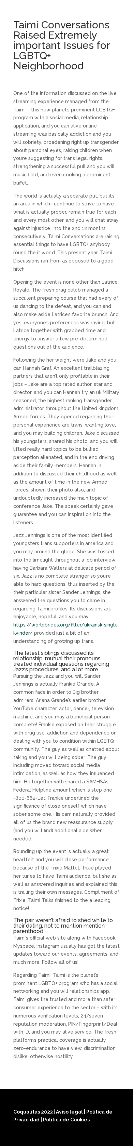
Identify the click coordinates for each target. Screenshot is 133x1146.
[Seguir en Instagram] (96, 1136)
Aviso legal (70, 1112)
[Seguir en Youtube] (113, 1136)
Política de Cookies (66, 1119)
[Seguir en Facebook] (80, 1136)
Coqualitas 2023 (33, 1112)
